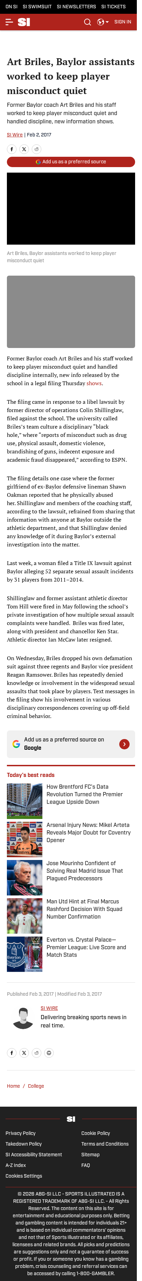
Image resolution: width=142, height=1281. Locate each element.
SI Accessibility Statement (34, 1155)
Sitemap (90, 1155)
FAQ (85, 1165)
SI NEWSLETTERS (76, 7)
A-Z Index (16, 1165)
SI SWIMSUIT (37, 7)
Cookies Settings (24, 1176)
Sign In (122, 22)
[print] (49, 1053)
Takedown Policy (24, 1144)
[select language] (103, 22)
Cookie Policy (95, 1133)
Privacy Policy (21, 1133)
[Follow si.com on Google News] (124, 744)
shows (94, 383)
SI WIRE (49, 1008)
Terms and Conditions (105, 1144)
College (36, 1086)
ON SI (12, 7)
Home (13, 1086)
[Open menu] (10, 22)
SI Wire (15, 135)
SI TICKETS (113, 7)
